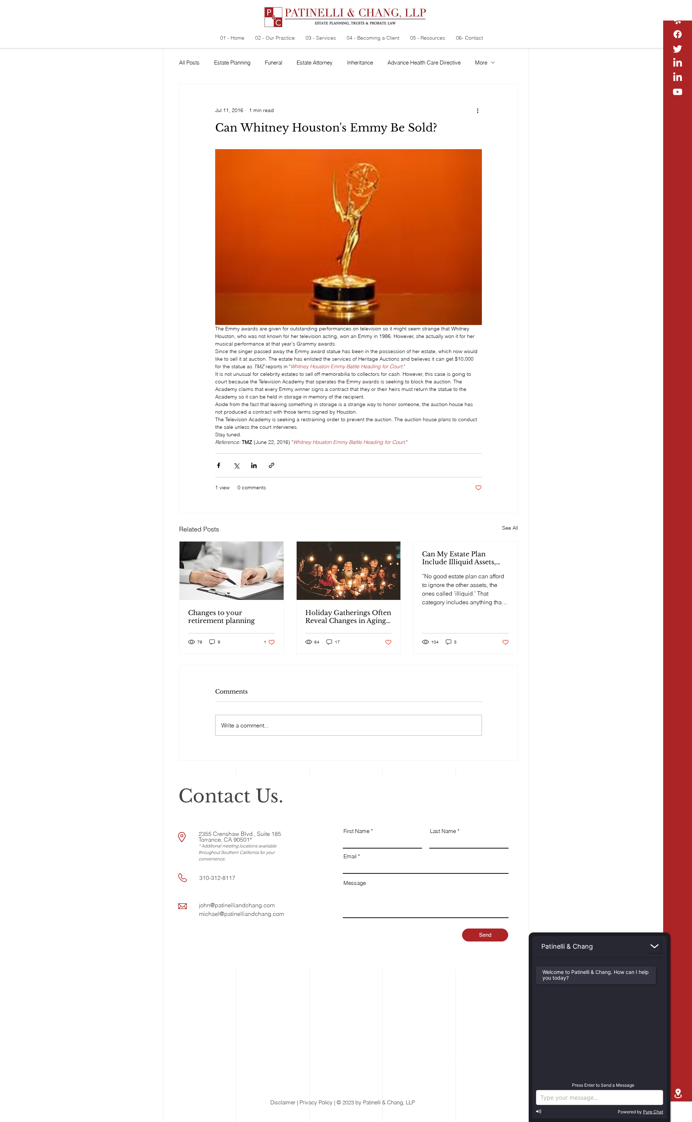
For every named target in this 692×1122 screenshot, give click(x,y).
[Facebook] (677, 34)
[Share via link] (271, 465)
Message (354, 883)
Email (349, 856)
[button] (678, 1111)
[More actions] (477, 110)
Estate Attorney (315, 62)
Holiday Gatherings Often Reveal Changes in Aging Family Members (348, 617)
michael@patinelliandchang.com (241, 913)
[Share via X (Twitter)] (236, 465)
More (481, 62)
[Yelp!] (677, 19)
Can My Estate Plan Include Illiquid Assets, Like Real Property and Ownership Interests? (460, 558)
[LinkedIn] (677, 63)
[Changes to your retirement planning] (231, 571)
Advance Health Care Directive (424, 62)
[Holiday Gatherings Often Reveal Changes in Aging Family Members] (349, 571)
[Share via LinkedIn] (253, 465)
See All (510, 528)
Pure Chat (653, 1111)
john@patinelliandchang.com (237, 905)
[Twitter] (677, 48)
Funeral (273, 62)
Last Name (443, 831)
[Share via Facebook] (218, 465)
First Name (356, 831)
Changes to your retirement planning (221, 617)
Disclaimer (283, 1102)
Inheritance (360, 62)
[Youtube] (677, 91)
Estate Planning (232, 62)
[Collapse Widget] (654, 946)
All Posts (189, 62)
